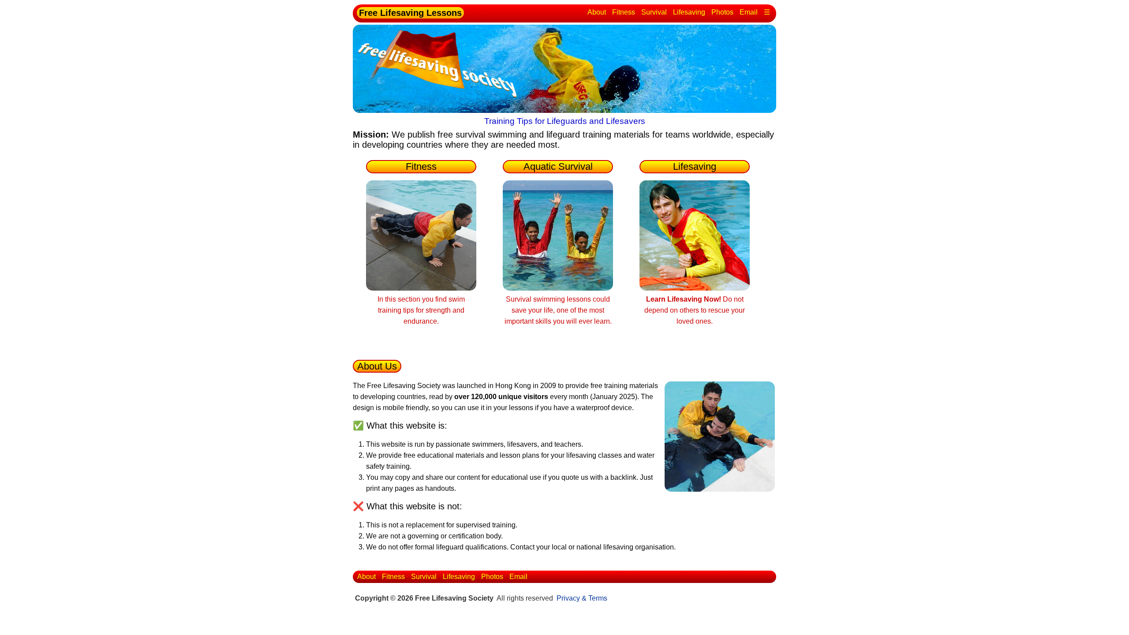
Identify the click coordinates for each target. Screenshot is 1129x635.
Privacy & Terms (582, 598)
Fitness (623, 12)
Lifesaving (689, 12)
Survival (654, 12)
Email (749, 12)
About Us (377, 366)
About (596, 12)
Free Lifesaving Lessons (410, 13)
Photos (722, 12)
